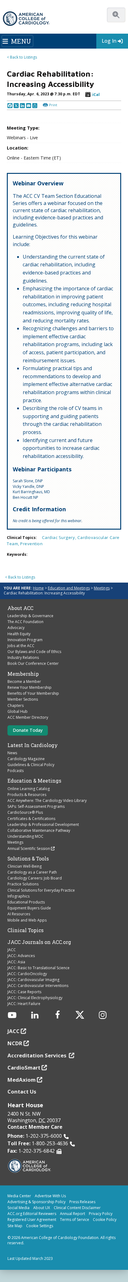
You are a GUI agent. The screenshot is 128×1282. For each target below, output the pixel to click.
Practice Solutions (23, 884)
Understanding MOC (25, 836)
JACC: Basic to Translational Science (38, 967)
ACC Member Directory (27, 717)
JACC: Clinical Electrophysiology (34, 997)
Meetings (102, 588)
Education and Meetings (69, 588)
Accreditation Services (37, 1055)
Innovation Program (25, 639)
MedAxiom (21, 1079)
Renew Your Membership (29, 687)
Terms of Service (74, 1219)
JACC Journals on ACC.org (39, 942)
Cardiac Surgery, (59, 537)
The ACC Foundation (25, 621)
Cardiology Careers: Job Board (34, 878)
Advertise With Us (50, 1196)
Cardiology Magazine (26, 758)
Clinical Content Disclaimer (77, 1207)
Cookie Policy (105, 1219)
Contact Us (21, 1091)
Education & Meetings (34, 781)
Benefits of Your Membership (33, 693)
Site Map (14, 1225)
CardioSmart (23, 1067)
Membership (23, 674)
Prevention (31, 543)
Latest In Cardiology (32, 745)
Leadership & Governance (30, 615)
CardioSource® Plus (25, 812)
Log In (109, 40)
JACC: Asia (16, 962)
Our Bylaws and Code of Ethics (34, 651)
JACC (11, 949)
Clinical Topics (25, 930)
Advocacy (16, 627)
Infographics (18, 896)
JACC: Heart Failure (23, 1003)
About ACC (20, 608)
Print (53, 104)
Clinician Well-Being (24, 866)
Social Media (18, 1207)
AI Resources (18, 914)
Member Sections (22, 699)
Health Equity (18, 633)
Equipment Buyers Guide (29, 908)
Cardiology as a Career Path (32, 872)
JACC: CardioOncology (27, 973)
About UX (41, 1207)
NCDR (14, 1043)
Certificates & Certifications (31, 818)
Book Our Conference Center (33, 663)
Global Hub (17, 711)
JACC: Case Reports (24, 991)
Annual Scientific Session (28, 848)
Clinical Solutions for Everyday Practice (41, 890)
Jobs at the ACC (20, 645)
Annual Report (72, 1213)
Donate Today (28, 730)
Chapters (15, 705)
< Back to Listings (22, 57)
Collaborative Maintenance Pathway (38, 830)
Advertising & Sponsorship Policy (36, 1201)
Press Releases (82, 1201)
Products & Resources (26, 794)
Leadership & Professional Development (43, 824)
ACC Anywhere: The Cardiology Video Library (47, 800)
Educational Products (26, 902)
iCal (96, 94)
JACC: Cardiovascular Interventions (37, 985)
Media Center (19, 1196)
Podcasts (15, 770)
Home (38, 588)
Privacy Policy (100, 1213)
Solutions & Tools (28, 858)
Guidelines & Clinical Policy (30, 764)
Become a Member (24, 681)
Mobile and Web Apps (27, 920)
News (12, 752)
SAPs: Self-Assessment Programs (36, 806)
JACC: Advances (21, 955)
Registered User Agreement (31, 1219)
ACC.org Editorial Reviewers (31, 1213)
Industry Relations (23, 657)
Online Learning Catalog (28, 788)
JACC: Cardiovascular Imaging (33, 979)
